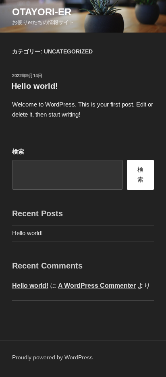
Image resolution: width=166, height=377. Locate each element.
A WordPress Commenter (97, 285)
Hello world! (34, 86)
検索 (18, 151)
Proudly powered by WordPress (52, 357)
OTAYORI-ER (41, 11)
